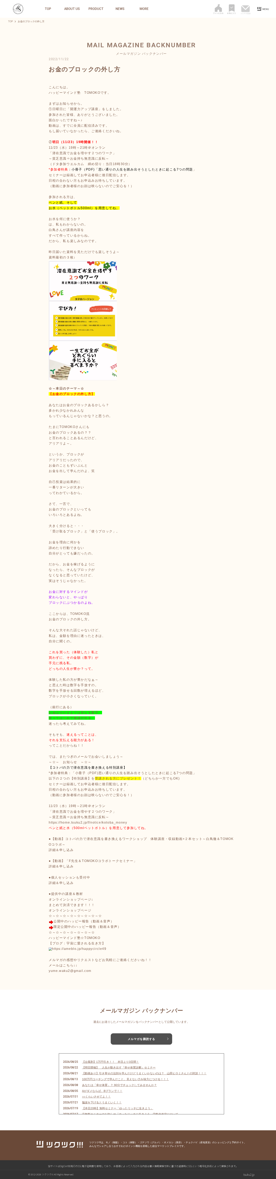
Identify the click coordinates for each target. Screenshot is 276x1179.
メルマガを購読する (141, 1039)
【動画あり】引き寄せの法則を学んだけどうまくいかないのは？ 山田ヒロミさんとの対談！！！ (144, 1073)
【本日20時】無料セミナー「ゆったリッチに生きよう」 (117, 1108)
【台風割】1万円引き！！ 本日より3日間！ (110, 1061)
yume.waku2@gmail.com (70, 970)
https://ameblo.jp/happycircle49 (79, 948)
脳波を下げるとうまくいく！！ (102, 1102)
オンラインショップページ (70, 910)
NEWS (120, 9)
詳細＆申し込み (61, 850)
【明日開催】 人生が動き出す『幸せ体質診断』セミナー (119, 1067)
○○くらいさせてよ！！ (96, 1096)
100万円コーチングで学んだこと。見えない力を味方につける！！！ (125, 1079)
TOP (48, 9)
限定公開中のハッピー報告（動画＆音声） (87, 926)
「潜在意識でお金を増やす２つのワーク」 (82, 153)
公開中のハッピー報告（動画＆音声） (84, 921)
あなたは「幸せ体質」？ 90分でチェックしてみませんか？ (119, 1085)
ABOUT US (72, 9)
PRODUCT (95, 9)
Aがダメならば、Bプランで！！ (102, 1091)
